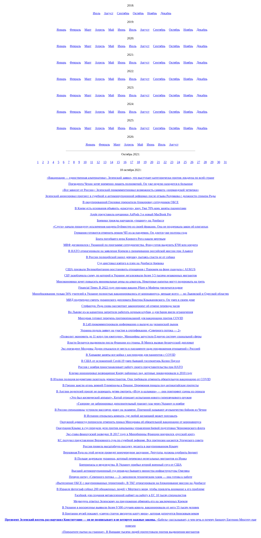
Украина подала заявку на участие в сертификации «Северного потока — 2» (130, 330)
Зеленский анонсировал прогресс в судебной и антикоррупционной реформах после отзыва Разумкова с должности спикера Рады (130, 196)
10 (85, 162)
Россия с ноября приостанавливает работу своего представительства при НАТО (130, 367)
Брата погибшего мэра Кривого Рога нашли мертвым (130, 238)
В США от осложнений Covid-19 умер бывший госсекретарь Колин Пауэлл (130, 360)
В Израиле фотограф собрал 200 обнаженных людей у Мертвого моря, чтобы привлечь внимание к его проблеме (130, 489)
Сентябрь (123, 13)
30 (218, 162)
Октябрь (138, 13)
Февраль (75, 29)
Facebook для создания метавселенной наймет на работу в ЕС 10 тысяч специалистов (130, 495)
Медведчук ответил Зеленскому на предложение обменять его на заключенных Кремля (130, 501)
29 (211, 162)
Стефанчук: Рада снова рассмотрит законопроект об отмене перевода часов (130, 306)
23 (171, 162)
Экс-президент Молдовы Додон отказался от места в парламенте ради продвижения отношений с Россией (130, 348)
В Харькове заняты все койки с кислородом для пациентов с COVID (130, 354)
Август (108, 13)
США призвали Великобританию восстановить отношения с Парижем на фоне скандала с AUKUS (130, 269)
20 (151, 162)
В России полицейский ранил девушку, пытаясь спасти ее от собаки (130, 257)
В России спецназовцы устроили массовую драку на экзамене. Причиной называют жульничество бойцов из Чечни (131, 409)
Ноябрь (152, 13)
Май (111, 29)
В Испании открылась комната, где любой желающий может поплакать (130, 415)
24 (178, 162)
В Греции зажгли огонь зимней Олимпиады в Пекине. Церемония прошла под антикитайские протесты (130, 385)
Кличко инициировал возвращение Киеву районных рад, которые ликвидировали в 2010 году (130, 373)
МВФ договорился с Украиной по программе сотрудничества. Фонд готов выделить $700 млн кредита (130, 244)
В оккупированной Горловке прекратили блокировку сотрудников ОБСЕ (131, 202)
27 (198, 162)
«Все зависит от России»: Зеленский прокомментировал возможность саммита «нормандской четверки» (130, 190)
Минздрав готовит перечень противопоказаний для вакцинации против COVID (130, 318)
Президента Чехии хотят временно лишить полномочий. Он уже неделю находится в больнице (130, 183)
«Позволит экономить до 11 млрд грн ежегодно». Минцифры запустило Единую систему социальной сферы (131, 336)
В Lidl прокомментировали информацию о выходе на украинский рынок (130, 324)
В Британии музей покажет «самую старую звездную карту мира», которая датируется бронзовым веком (130, 513)
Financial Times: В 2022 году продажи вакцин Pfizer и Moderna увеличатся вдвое (130, 287)
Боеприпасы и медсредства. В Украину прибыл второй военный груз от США (130, 464)
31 (225, 162)
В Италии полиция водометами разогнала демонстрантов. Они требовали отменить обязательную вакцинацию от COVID (130, 379)
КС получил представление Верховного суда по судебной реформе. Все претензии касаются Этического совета (130, 440)
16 (124, 162)
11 (91, 162)
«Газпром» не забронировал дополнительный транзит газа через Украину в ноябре (130, 403)
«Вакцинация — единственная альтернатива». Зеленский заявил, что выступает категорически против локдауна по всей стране (130, 177)
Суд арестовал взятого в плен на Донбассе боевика (130, 263)
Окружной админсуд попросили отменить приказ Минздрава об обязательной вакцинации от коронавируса (130, 422)
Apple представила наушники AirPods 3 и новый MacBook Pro (130, 214)
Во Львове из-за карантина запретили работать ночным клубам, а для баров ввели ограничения (130, 312)
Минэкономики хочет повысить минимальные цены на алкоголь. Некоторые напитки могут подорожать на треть (130, 281)
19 (145, 162)
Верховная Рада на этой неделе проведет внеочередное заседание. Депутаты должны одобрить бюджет (130, 452)
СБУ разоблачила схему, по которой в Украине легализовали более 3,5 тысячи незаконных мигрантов (130, 275)
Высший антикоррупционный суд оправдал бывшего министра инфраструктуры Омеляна (130, 470)
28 (205, 162)
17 (131, 162)
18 (138, 162)
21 (158, 162)
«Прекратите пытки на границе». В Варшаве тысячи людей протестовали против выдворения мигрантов (130, 531)
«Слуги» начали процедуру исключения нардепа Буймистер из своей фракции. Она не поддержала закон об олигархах (130, 226)
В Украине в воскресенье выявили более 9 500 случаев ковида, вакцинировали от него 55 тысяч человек (130, 507)
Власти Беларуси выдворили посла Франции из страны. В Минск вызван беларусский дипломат (130, 342)
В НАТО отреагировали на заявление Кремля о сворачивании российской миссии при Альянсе (130, 251)
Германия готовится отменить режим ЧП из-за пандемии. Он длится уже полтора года (130, 232)
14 (111, 162)
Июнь (121, 29)
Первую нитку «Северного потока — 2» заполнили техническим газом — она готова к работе (130, 476)
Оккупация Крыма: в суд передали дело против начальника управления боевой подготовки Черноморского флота (130, 428)
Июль (96, 13)
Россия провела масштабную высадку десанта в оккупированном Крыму (130, 446)
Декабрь (165, 13)
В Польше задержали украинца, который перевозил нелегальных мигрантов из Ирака (131, 458)
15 (118, 162)
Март (87, 29)
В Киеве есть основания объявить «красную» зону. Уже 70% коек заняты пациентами (130, 208)
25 (185, 162)
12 (98, 162)
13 (104, 162)
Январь (61, 29)
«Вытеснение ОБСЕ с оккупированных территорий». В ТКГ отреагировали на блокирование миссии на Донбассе (131, 483)
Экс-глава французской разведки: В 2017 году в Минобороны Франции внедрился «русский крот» (130, 434)
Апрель (100, 29)
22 (165, 162)
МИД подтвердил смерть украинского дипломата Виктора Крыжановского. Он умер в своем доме (130, 299)
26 (191, 162)
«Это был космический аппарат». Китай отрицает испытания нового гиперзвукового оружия (130, 397)
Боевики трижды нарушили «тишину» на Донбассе (130, 220)
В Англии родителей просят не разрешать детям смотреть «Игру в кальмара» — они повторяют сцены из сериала (130, 391)
